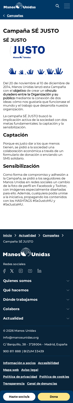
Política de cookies (54, 377)
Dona (54, 396)
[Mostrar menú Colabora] (68, 309)
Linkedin (39, 271)
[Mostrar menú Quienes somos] (68, 280)
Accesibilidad (48, 363)
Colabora (11, 309)
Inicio (7, 235)
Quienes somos (17, 281)
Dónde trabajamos (20, 299)
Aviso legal (29, 370)
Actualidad (27, 235)
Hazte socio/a (19, 396)
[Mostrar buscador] (56, 6)
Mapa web (11, 370)
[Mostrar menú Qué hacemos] (68, 290)
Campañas (15, 15)
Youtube (30, 271)
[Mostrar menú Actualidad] (68, 318)
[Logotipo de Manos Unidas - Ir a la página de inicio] (19, 7)
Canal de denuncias (42, 383)
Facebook (4, 271)
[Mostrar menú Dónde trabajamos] (68, 299)
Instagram (20, 271)
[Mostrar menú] (66, 6)
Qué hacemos (16, 290)
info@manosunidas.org (21, 337)
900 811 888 (12, 351)
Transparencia (14, 383)
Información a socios (19, 363)
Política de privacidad (20, 377)
